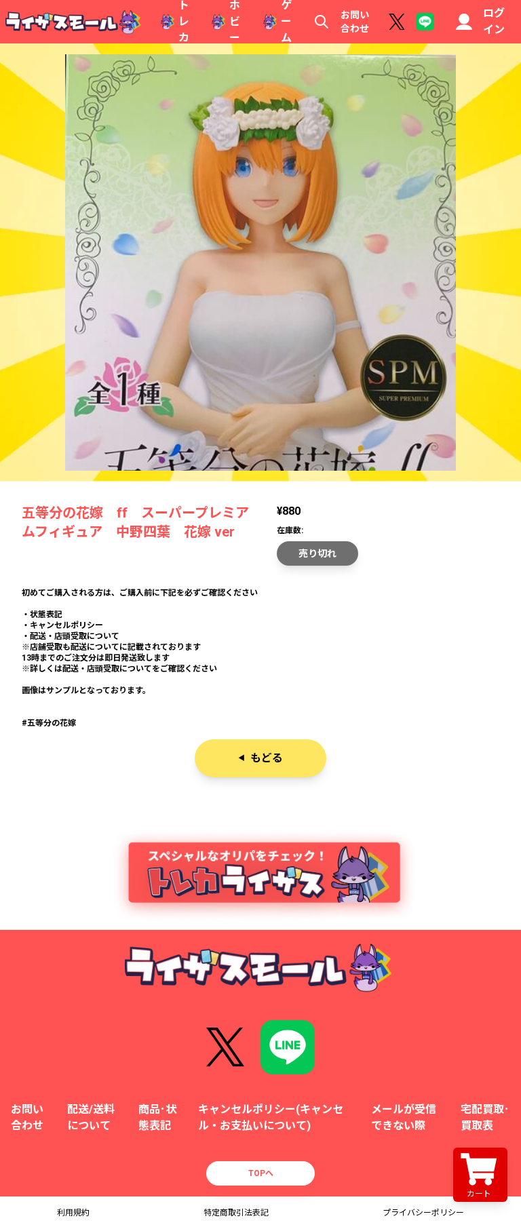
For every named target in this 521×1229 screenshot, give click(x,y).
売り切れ (317, 553)
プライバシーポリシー (423, 1212)
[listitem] (260, 630)
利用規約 (73, 1212)
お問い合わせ (355, 21)
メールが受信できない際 (403, 1117)
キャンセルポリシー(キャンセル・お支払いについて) (270, 1117)
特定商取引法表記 (236, 1212)
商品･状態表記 (157, 1117)
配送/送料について (91, 1117)
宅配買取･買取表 (485, 1117)
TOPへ (260, 1173)
